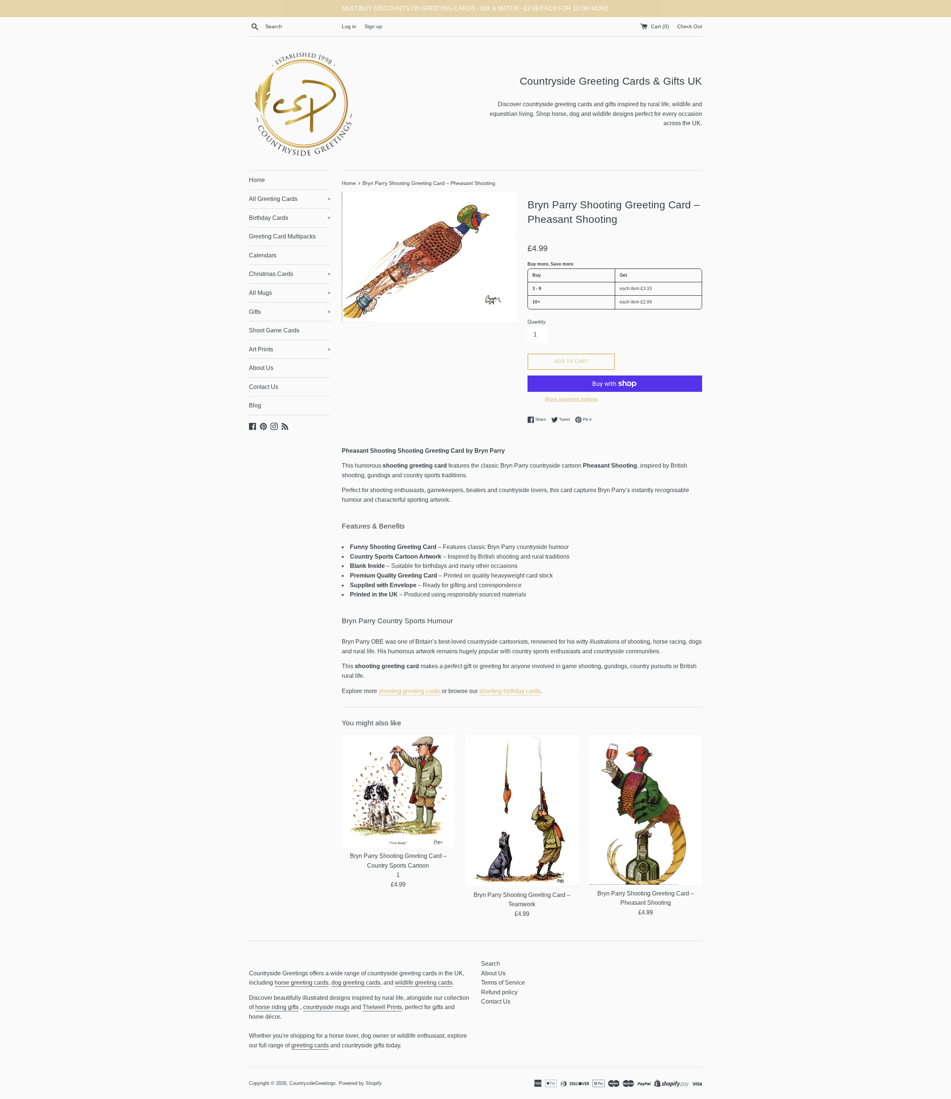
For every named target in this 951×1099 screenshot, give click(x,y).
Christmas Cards (290, 274)
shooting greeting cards (409, 691)
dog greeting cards (355, 982)
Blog (255, 405)
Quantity (537, 322)
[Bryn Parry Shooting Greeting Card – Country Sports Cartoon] (398, 791)
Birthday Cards (290, 218)
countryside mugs (326, 1007)
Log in (349, 26)
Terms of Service (503, 982)
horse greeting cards (301, 982)
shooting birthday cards (510, 691)
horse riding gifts (277, 1007)
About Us (261, 368)
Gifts (290, 312)
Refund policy (499, 992)
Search (490, 963)
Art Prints (290, 349)
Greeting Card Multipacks (282, 236)
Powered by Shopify (360, 1083)
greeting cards (310, 1045)
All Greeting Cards (290, 199)
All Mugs (290, 293)
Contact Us (263, 387)
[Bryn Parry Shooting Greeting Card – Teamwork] (521, 811)
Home (257, 180)
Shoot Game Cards (274, 330)
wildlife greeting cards (423, 982)
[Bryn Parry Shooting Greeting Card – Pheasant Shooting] (646, 810)
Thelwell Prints (382, 1007)
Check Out (689, 26)
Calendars (262, 255)
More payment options (571, 399)
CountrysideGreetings (312, 1083)
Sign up (373, 26)
